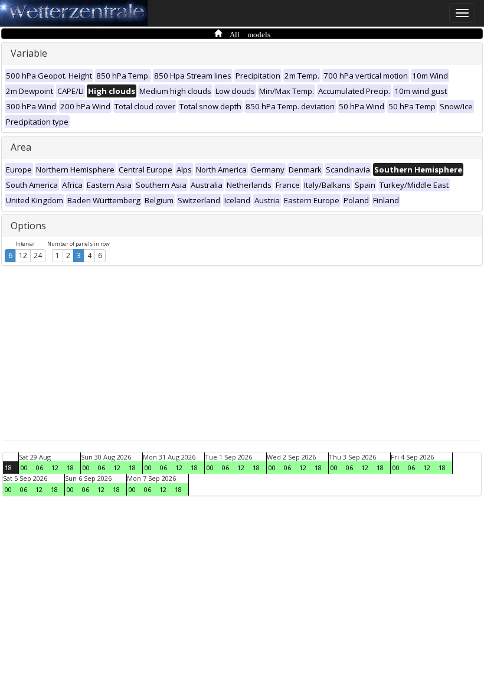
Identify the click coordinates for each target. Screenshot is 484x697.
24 (38, 255)
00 (24, 467)
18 (8, 467)
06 (39, 467)
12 (23, 255)
